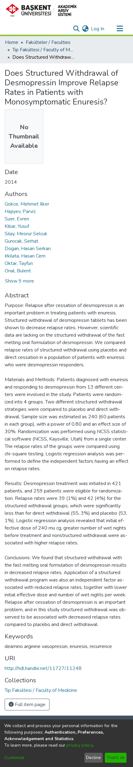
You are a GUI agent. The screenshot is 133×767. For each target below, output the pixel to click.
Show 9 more (19, 281)
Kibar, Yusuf (17, 226)
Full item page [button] (29, 704)
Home (11, 42)
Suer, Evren (17, 218)
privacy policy (79, 745)
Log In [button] (98, 28)
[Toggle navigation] (119, 29)
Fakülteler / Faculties (48, 42)
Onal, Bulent (18, 270)
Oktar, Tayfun (19, 263)
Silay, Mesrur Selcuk (26, 233)
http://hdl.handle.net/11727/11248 (43, 668)
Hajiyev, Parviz (20, 211)
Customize (14, 758)
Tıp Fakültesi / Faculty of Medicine (43, 49)
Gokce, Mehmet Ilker (27, 204)
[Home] (44, 10)
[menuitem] (85, 28)
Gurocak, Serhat (21, 241)
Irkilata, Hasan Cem (25, 256)
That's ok (115, 758)
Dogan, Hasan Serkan (28, 248)
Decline (93, 758)
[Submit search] (76, 28)
